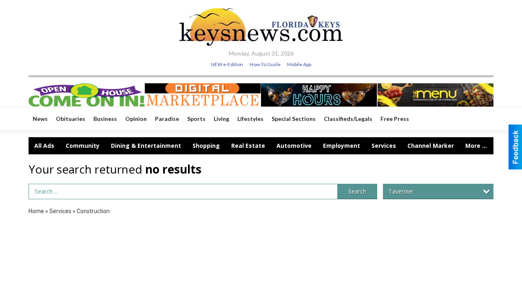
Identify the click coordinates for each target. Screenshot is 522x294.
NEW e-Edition (227, 64)
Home (36, 211)
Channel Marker (430, 145)
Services (384, 145)
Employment (341, 145)
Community (83, 145)
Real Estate (248, 145)
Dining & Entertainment (146, 145)
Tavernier (401, 191)
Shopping (206, 145)
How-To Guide (265, 64)
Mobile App (299, 64)
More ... (476, 145)
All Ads (44, 145)
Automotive (294, 145)
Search (357, 191)
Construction (93, 211)
